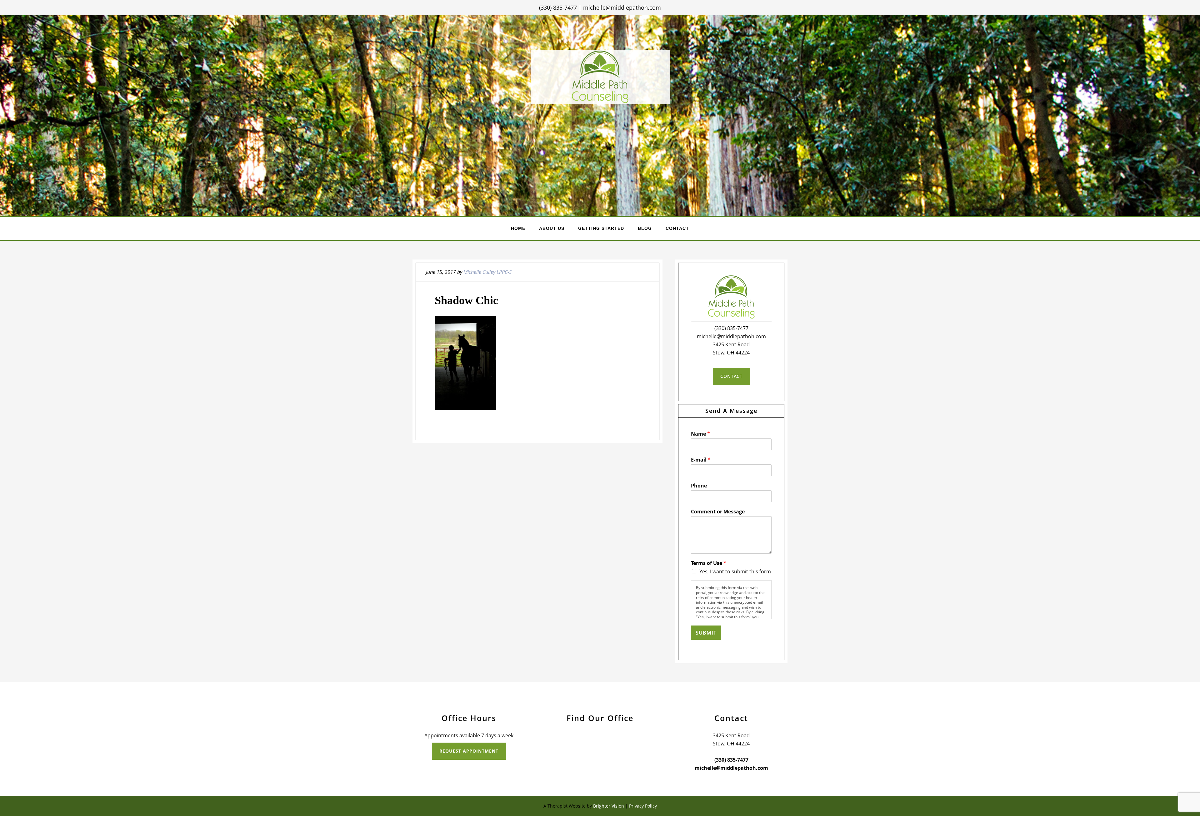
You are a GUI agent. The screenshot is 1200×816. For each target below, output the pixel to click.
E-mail (701, 460)
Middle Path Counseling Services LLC (600, 76)
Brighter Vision (608, 806)
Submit (706, 632)
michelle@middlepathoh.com (622, 7)
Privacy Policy (643, 806)
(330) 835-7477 (558, 7)
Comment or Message (718, 511)
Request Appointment (468, 751)
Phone (699, 485)
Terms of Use (708, 563)
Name (700, 434)
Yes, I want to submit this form (735, 571)
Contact (731, 376)
